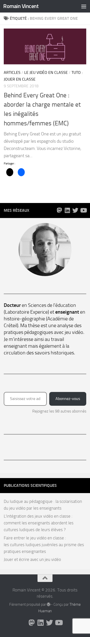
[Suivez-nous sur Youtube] (83, 210)
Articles (12, 72)
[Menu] (84, 6)
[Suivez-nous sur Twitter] (75, 210)
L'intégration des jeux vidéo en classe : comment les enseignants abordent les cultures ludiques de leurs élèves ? (39, 523)
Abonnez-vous (68, 398)
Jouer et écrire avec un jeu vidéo (32, 559)
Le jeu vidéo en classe (46, 72)
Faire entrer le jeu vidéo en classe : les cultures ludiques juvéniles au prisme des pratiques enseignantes (44, 544)
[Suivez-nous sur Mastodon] (59, 210)
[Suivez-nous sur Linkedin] (67, 210)
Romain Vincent (20, 6)
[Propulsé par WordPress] (48, 604)
